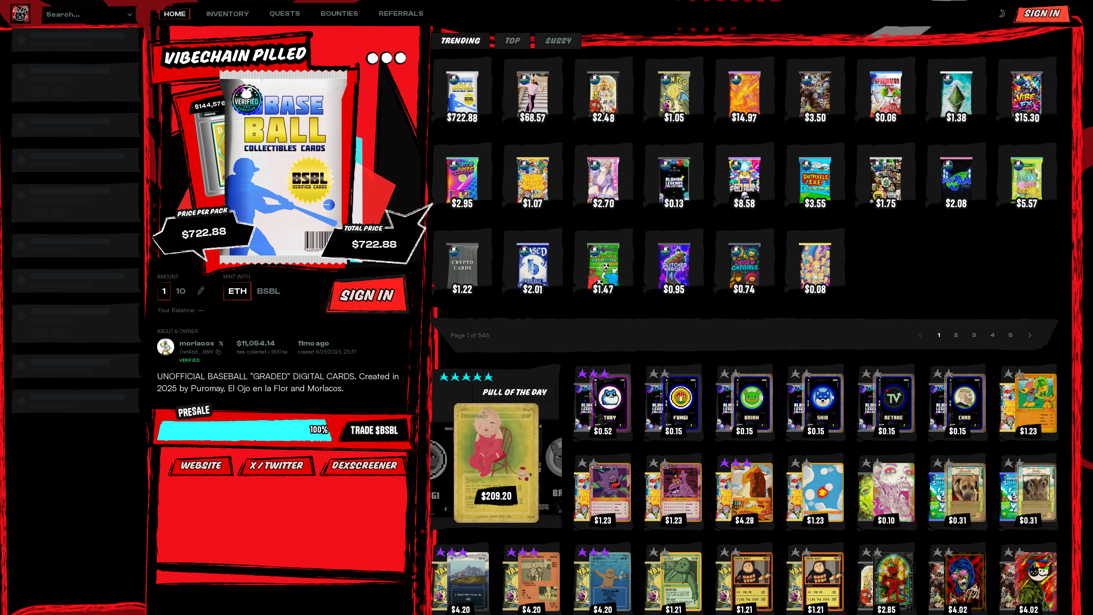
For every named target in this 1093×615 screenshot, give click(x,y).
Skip (286, 554)
